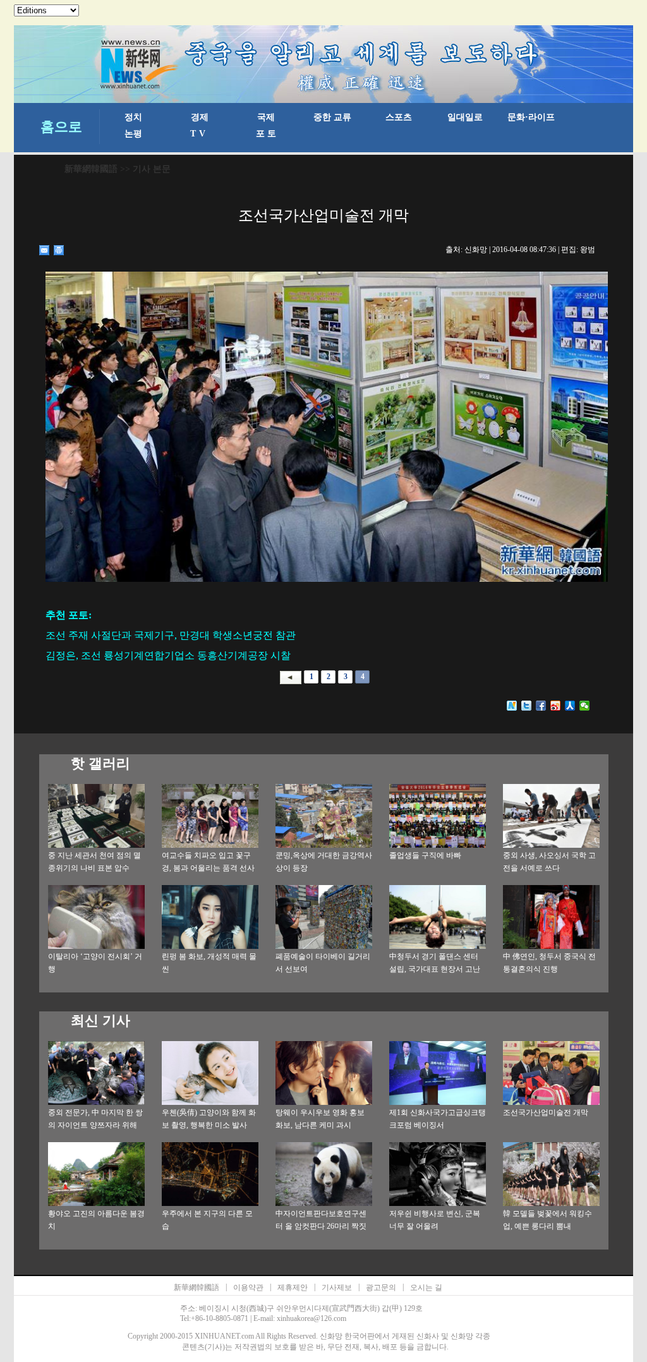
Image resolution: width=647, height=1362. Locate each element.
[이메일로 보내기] (44, 250)
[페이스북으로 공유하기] (541, 706)
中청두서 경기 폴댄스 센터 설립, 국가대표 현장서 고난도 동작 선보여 (434, 969)
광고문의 (381, 1287)
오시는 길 (426, 1287)
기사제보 (337, 1287)
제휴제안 (292, 1287)
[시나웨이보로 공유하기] (555, 706)
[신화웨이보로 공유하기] (512, 706)
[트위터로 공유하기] (526, 706)
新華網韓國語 (91, 169)
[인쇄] (59, 250)
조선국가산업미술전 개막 (545, 1112)
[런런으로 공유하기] (570, 706)
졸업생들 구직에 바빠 (425, 855)
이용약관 (248, 1287)
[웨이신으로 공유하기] (584, 706)
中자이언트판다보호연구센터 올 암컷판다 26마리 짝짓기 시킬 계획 (320, 1226)
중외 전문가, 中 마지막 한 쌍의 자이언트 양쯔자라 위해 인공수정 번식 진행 (95, 1125)
